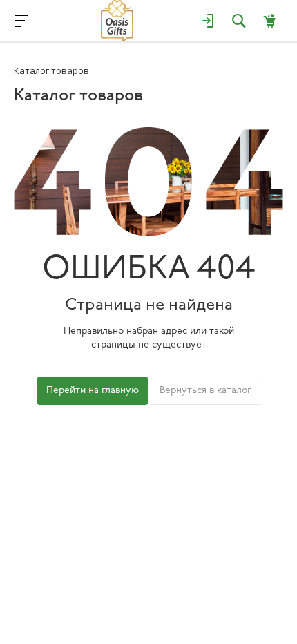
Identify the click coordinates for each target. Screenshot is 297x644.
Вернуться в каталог (205, 391)
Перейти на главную (92, 391)
